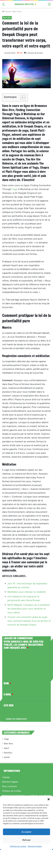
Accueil (7, 11)
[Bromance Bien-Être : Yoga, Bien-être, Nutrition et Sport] (26, 4)
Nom (7, 683)
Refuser (26, 840)
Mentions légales (35, 846)
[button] (48, 799)
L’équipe (6, 777)
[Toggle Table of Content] (21, 97)
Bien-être (17, 11)
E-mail (8, 694)
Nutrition (8, 752)
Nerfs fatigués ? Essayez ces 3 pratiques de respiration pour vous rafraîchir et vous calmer (28, 608)
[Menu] (49, 5)
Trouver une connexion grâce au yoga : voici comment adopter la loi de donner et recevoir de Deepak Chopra (29, 621)
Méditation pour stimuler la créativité (26, 591)
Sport (6, 748)
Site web (9, 705)
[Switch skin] (3, 5)
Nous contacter (9, 786)
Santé (7, 757)
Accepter (26, 831)
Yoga (14, 189)
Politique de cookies (18, 846)
